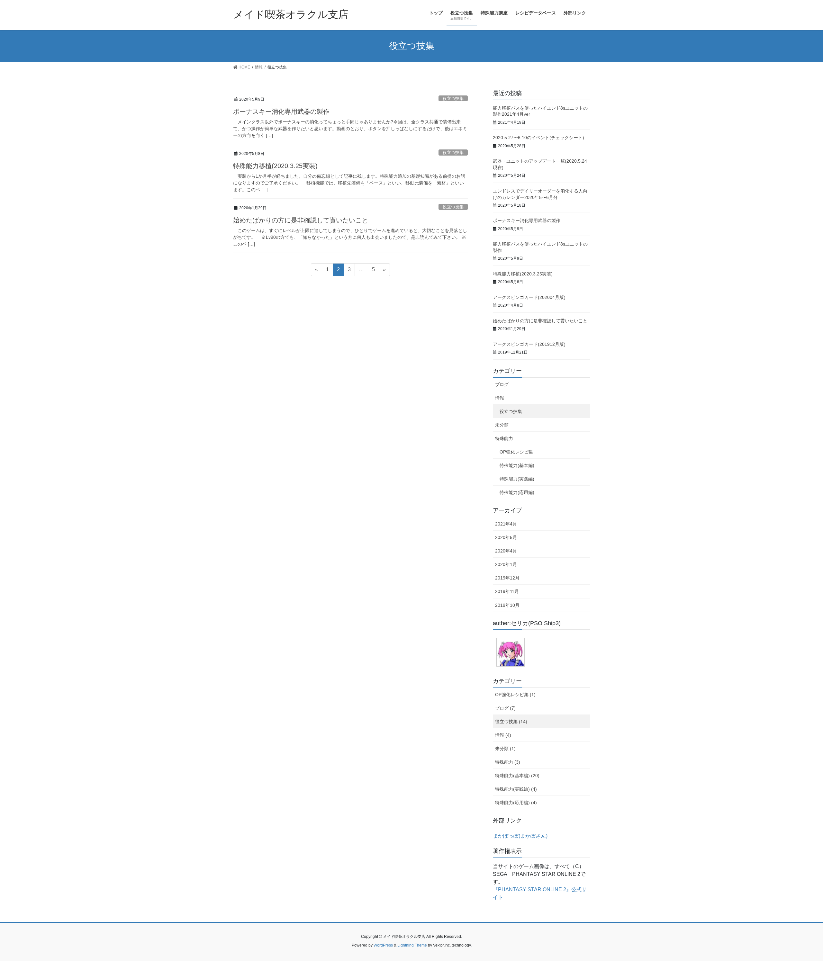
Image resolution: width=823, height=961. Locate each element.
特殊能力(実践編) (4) (516, 789)
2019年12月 (507, 577)
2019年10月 (507, 605)
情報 (499, 397)
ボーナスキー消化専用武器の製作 (281, 111)
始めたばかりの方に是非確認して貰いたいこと (300, 220)
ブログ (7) (505, 708)
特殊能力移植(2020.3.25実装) (275, 165)
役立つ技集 (453, 98)
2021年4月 (506, 523)
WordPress (383, 945)
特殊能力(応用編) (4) (516, 802)
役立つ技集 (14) (511, 721)
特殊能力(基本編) (517, 465)
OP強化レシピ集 (516, 451)
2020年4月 (506, 550)
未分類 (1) (505, 748)
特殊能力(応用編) (517, 492)
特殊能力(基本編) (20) (517, 775)
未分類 (502, 424)
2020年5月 (506, 537)
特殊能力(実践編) (517, 478)
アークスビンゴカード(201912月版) (529, 344)
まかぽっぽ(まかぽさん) (520, 836)
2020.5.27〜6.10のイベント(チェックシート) (538, 137)
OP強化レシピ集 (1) (515, 694)
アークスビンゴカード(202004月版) (529, 297)
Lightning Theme (412, 945)
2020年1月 (506, 564)
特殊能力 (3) (507, 762)
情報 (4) (503, 735)
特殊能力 (504, 438)
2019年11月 (507, 591)
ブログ (502, 384)
